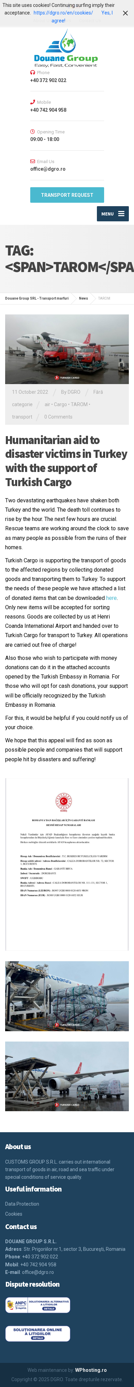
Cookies (13, 1214)
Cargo (60, 404)
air (47, 404)
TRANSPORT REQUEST (67, 195)
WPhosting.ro (91, 1370)
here (111, 598)
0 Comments (58, 417)
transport (22, 417)
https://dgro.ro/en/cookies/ (63, 13)
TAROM (79, 404)
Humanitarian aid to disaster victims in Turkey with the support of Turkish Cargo (66, 461)
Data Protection (22, 1204)
